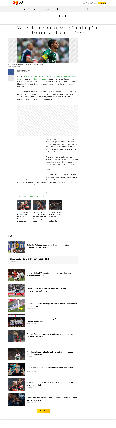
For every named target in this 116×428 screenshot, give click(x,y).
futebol (35, 79)
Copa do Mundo (78, 8)
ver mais (42, 411)
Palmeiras (44, 79)
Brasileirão (69, 8)
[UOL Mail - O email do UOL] (88, 3)
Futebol (58, 16)
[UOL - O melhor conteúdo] (18, 3)
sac (84, 3)
